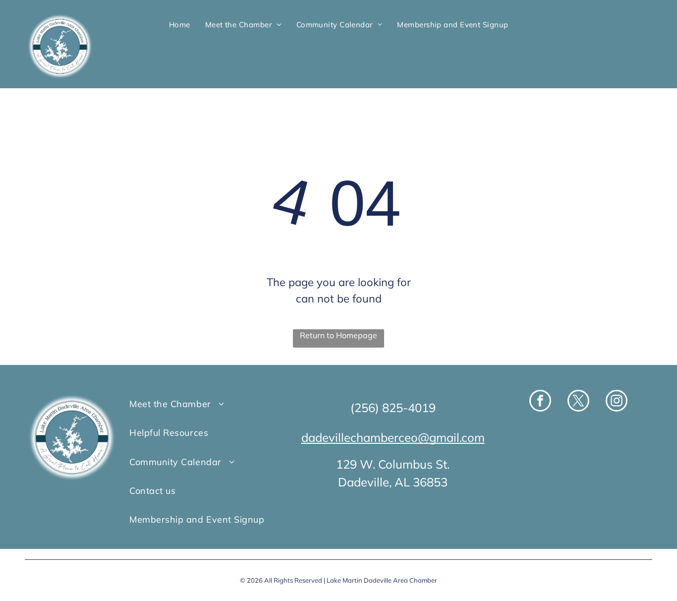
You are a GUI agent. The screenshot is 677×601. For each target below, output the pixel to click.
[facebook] (540, 402)
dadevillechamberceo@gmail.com (393, 437)
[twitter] (578, 402)
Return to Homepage (338, 335)
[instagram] (616, 402)
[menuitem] (180, 24)
